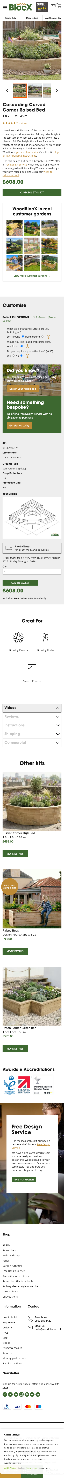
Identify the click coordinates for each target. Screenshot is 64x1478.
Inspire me (9, 1322)
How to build (10, 1317)
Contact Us (53, 9)
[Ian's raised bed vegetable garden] (14, 263)
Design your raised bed (22, 388)
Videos (10, 708)
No (17, 346)
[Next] (56, 90)
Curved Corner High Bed (19, 835)
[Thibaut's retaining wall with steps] (49, 246)
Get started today (19, 425)
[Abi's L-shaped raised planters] (14, 246)
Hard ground (32, 336)
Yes (9, 346)
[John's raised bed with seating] (49, 228)
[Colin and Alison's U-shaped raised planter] (49, 263)
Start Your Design (24, 1179)
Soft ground (13, 336)
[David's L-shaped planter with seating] (32, 263)
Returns (7, 1353)
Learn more (44, 1468)
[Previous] (7, 90)
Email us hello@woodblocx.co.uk (48, 1327)
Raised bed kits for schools (18, 1281)
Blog (5, 1337)
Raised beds (10, 1250)
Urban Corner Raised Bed (19, 1030)
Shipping (12, 734)
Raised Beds (19, 932)
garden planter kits (27, 152)
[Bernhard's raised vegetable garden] (32, 228)
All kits (6, 1245)
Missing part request (14, 1358)
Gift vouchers (10, 1296)
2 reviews (21, 123)
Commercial (15, 743)
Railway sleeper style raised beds (22, 1286)
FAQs (5, 1332)
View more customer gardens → (32, 275)
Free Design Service (16, 164)
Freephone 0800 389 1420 (43, 1319)
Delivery (7, 1327)
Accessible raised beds (16, 1276)
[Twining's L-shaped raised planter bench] (32, 246)
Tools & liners (10, 1291)
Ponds (6, 1260)
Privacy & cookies (12, 1348)
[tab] (32, 319)
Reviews (11, 717)
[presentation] (32, 708)
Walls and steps (12, 1255)
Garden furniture (12, 1265)
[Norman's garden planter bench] (14, 228)
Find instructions (12, 1363)
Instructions (14, 725)
